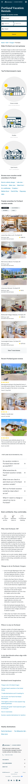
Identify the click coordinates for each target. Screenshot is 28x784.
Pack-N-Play (14, 191)
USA (7, 42)
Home (3, 42)
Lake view (20, 182)
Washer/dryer (5, 191)
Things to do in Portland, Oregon (10, 685)
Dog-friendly (15, 207)
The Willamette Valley (20, 731)
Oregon (12, 42)
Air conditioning (5, 188)
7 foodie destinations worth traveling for (12, 693)
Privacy (24, 772)
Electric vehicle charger (8, 182)
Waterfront (20, 185)
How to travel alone (6, 712)
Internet (5, 210)
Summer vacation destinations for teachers (13, 715)
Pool (13, 210)
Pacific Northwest (6, 731)
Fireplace (15, 188)
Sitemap (16, 772)
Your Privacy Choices (16, 776)
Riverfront (4, 185)
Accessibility (8, 776)
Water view (12, 185)
